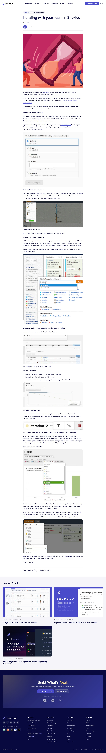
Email (48, 570)
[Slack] (11, 722)
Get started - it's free (92, 3)
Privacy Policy (76, 749)
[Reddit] (17, 722)
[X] (14, 722)
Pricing (62, 3)
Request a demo (62, 691)
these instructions (65, 125)
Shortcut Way (28, 3)
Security (92, 749)
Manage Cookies (99, 749)
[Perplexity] (11, 729)
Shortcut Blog (28, 12)
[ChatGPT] (4, 729)
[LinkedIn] (7, 722)
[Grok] (19, 729)
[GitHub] (4, 722)
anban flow (46, 92)
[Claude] (8, 729)
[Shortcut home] (8, 4)
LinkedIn (41, 570)
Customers (55, 3)
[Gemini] (15, 729)
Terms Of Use (84, 749)
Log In (101, 3)
